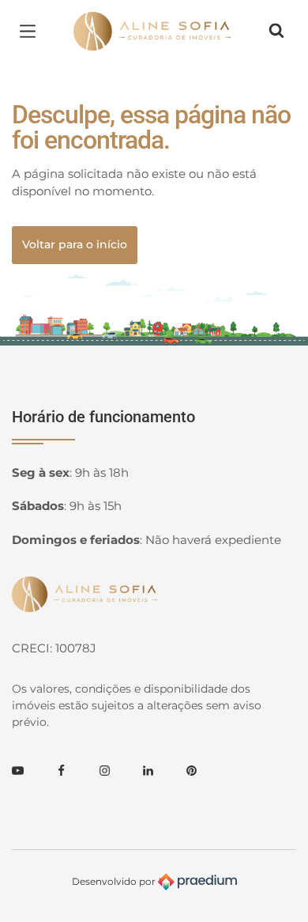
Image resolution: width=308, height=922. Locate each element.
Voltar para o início (74, 244)
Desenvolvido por (115, 881)
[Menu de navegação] (31, 31)
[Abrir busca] (276, 31)
